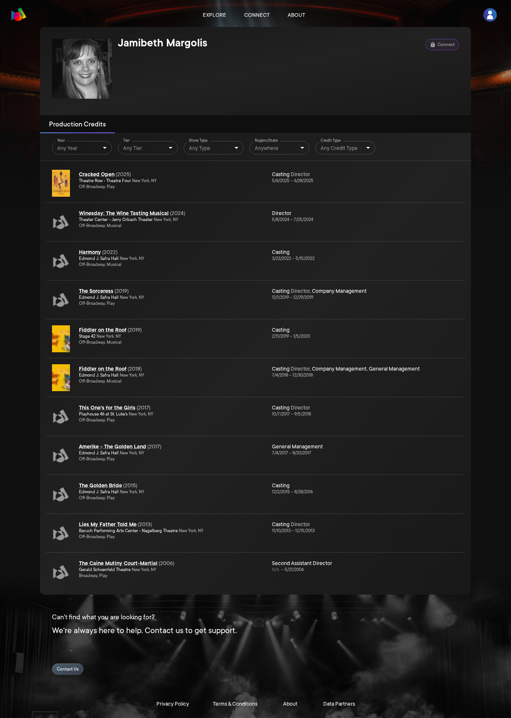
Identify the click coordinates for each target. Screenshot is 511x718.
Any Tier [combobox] (132, 148)
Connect (257, 15)
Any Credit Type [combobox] (339, 148)
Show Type (198, 140)
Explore (214, 15)
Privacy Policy (172, 704)
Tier (126, 140)
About (296, 15)
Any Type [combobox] (199, 148)
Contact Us (68, 669)
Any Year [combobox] (67, 148)
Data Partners (339, 704)
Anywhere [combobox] (266, 148)
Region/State (266, 140)
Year (61, 140)
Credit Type (331, 140)
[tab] (77, 124)
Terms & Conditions (235, 704)
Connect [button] (446, 44)
